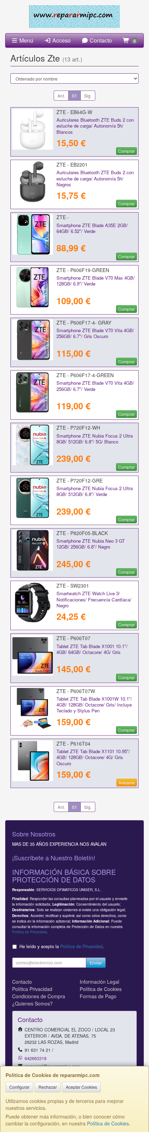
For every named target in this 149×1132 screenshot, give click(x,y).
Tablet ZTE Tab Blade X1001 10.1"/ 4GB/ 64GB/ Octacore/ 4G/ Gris (92, 649)
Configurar (19, 1087)
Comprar (126, 151)
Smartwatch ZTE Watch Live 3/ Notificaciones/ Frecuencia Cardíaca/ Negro (93, 599)
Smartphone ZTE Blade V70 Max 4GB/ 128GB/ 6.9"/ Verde (95, 280)
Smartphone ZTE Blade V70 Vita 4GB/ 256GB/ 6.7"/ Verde (95, 386)
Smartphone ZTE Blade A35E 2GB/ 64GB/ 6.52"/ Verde (92, 228)
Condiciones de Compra (38, 996)
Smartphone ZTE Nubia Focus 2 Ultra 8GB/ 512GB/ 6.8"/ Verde (94, 491)
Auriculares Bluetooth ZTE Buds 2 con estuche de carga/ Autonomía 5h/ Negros (95, 178)
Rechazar (47, 1087)
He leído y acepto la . (61, 946)
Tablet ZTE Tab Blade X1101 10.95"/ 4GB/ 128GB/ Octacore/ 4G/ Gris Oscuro (93, 757)
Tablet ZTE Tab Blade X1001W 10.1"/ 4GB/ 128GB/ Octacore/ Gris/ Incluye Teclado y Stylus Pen (94, 704)
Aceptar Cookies (81, 1087)
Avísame (127, 782)
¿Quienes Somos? (32, 1003)
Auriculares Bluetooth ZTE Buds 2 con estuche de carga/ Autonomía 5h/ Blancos (95, 125)
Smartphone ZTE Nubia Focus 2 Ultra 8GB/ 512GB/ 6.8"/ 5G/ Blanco (94, 438)
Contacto (100, 40)
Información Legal (99, 981)
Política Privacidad (32, 988)
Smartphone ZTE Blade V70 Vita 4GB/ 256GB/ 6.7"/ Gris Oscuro (95, 333)
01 (74, 96)
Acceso (61, 40)
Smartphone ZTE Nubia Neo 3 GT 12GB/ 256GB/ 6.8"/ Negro (90, 543)
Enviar (96, 962)
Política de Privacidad (29, 931)
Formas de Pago (98, 996)
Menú (25, 40)
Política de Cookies (108, 1123)
